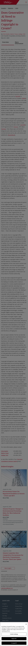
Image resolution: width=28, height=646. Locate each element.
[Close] (26, 624)
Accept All (13, 643)
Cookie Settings (14, 634)
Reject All (14, 638)
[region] (14, 634)
